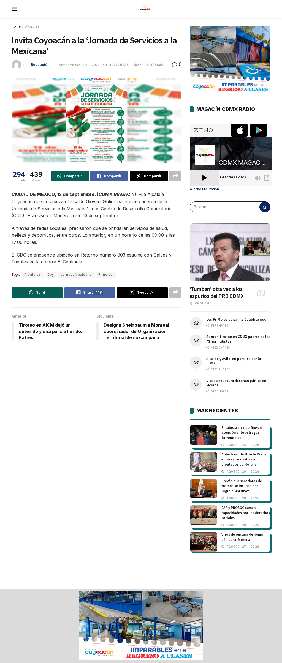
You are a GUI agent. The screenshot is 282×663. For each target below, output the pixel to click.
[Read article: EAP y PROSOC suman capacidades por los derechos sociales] (203, 515)
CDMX (137, 65)
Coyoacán (155, 65)
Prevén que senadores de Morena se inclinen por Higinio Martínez (241, 486)
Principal (106, 275)
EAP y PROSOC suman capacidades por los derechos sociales (245, 512)
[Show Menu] (14, 9)
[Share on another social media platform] (175, 176)
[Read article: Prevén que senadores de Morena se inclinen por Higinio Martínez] (203, 488)
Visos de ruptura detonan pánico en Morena (236, 383)
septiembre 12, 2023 (79, 65)
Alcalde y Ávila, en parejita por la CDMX (233, 360)
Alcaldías (32, 26)
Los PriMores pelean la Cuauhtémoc (236, 319)
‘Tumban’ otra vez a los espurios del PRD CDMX (217, 292)
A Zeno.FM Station (204, 189)
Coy (50, 275)
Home (16, 26)
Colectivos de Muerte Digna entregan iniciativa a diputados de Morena (243, 459)
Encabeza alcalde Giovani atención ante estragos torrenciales (242, 432)
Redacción (40, 64)
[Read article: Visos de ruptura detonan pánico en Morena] (203, 542)
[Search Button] (264, 206)
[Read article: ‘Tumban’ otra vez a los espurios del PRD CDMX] (230, 252)
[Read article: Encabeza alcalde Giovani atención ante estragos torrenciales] (203, 435)
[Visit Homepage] (145, 9)
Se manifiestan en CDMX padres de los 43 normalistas (238, 338)
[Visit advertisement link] (141, 626)
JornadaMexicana (76, 275)
